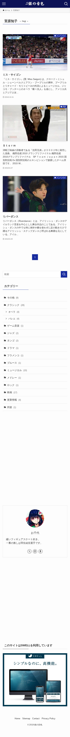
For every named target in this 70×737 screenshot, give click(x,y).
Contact (36, 718)
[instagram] (35, 551)
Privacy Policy (48, 718)
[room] (40, 551)
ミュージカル (17, 370)
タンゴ (12, 340)
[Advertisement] (35, 450)
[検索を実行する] (64, 274)
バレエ (13, 318)
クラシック (15, 305)
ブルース (14, 362)
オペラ (13, 312)
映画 (12, 392)
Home (17, 718)
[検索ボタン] (66, 4)
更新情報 (14, 399)
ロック (12, 385)
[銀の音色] (35, 4)
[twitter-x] (29, 551)
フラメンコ (15, 355)
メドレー (14, 377)
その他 (12, 297)
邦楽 (11, 407)
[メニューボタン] (4, 4)
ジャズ (12, 333)
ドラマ (12, 348)
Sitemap (26, 718)
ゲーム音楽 (15, 325)
